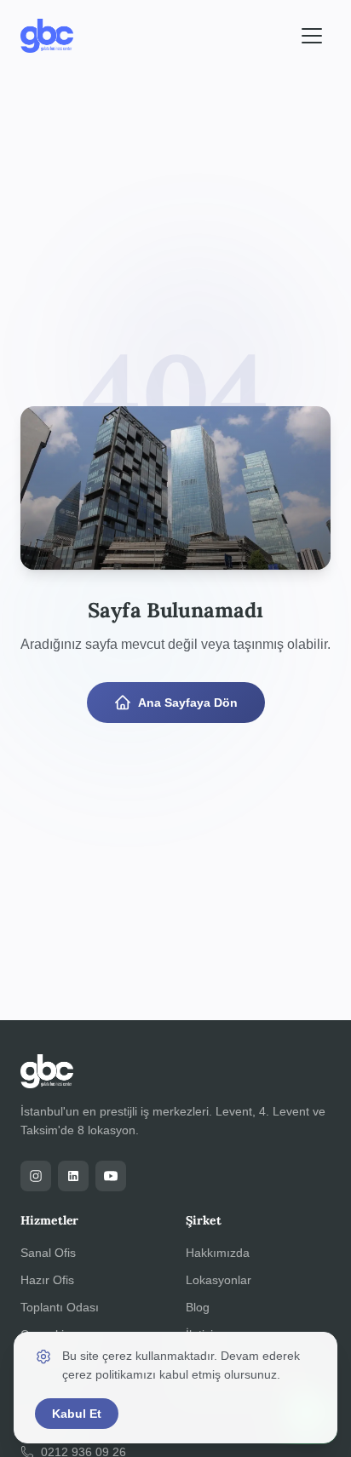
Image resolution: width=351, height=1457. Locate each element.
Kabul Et (76, 1413)
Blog (198, 1307)
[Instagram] (35, 1176)
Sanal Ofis (48, 1252)
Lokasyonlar (218, 1280)
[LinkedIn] (73, 1176)
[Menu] (312, 35)
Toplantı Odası (59, 1307)
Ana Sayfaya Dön (188, 702)
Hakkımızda (218, 1252)
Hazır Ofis (47, 1280)
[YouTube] (110, 1176)
